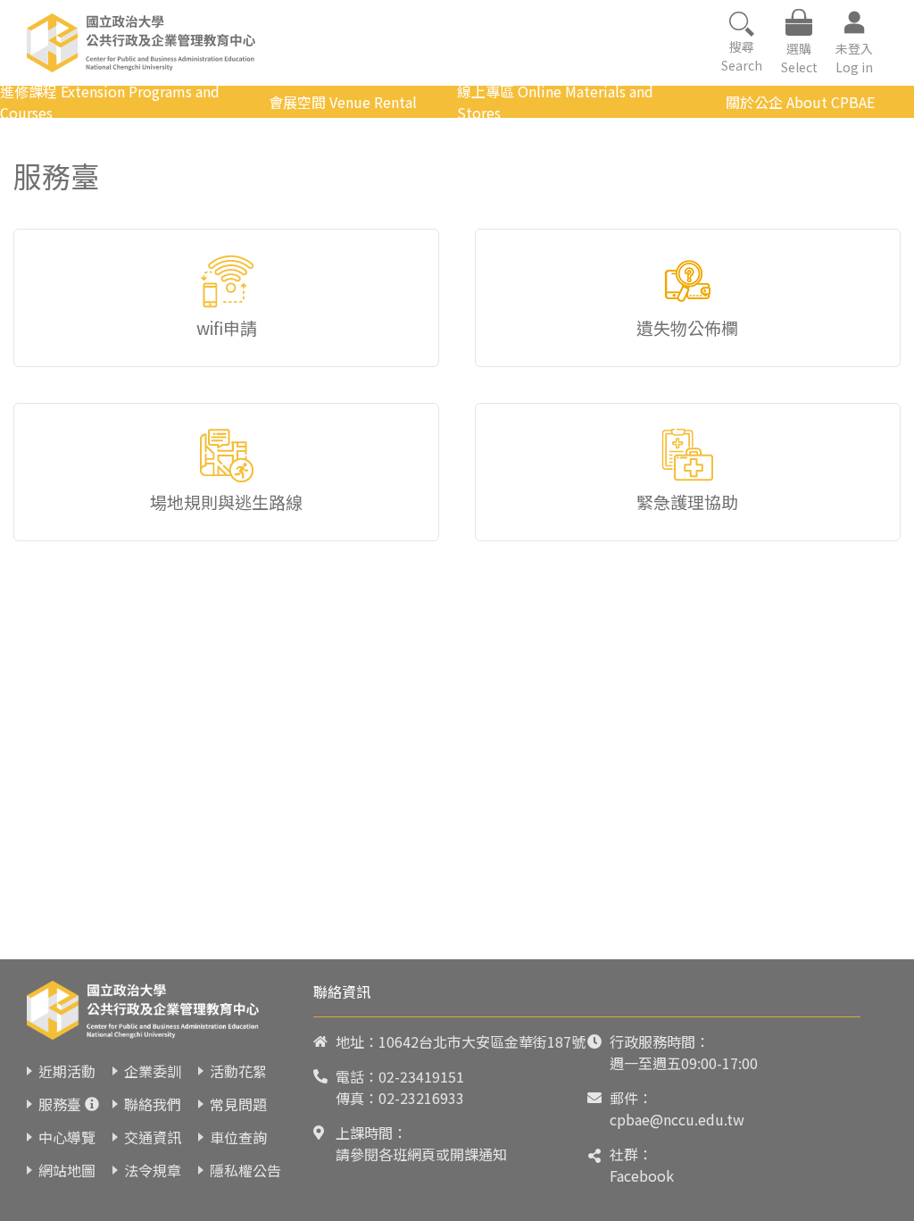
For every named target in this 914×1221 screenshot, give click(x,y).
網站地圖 (67, 1170)
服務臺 (59, 1104)
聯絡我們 (152, 1104)
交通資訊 (152, 1137)
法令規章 (152, 1170)
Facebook (642, 1175)
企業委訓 (152, 1071)
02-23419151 (421, 1076)
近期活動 (67, 1071)
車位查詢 (238, 1137)
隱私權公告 (245, 1170)
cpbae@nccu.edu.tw (677, 1119)
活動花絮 (238, 1071)
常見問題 (238, 1104)
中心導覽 (67, 1137)
